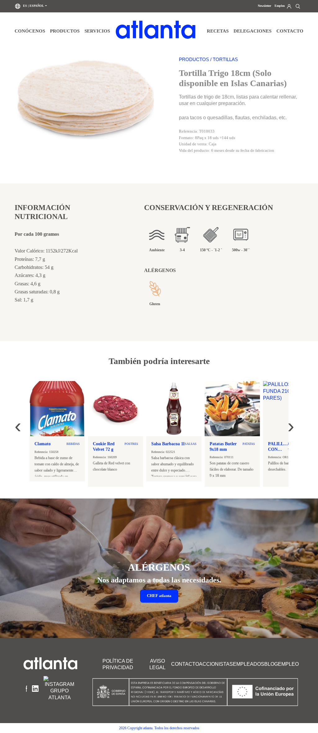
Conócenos (30, 30)
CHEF (159, 596)
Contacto (289, 30)
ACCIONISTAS (216, 664)
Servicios (97, 30)
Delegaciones (252, 30)
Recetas (218, 30)
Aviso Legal (157, 664)
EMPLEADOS (248, 664)
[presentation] (18, 422)
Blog (271, 664)
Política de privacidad (117, 664)
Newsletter (264, 5)
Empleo (280, 5)
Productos (65, 30)
